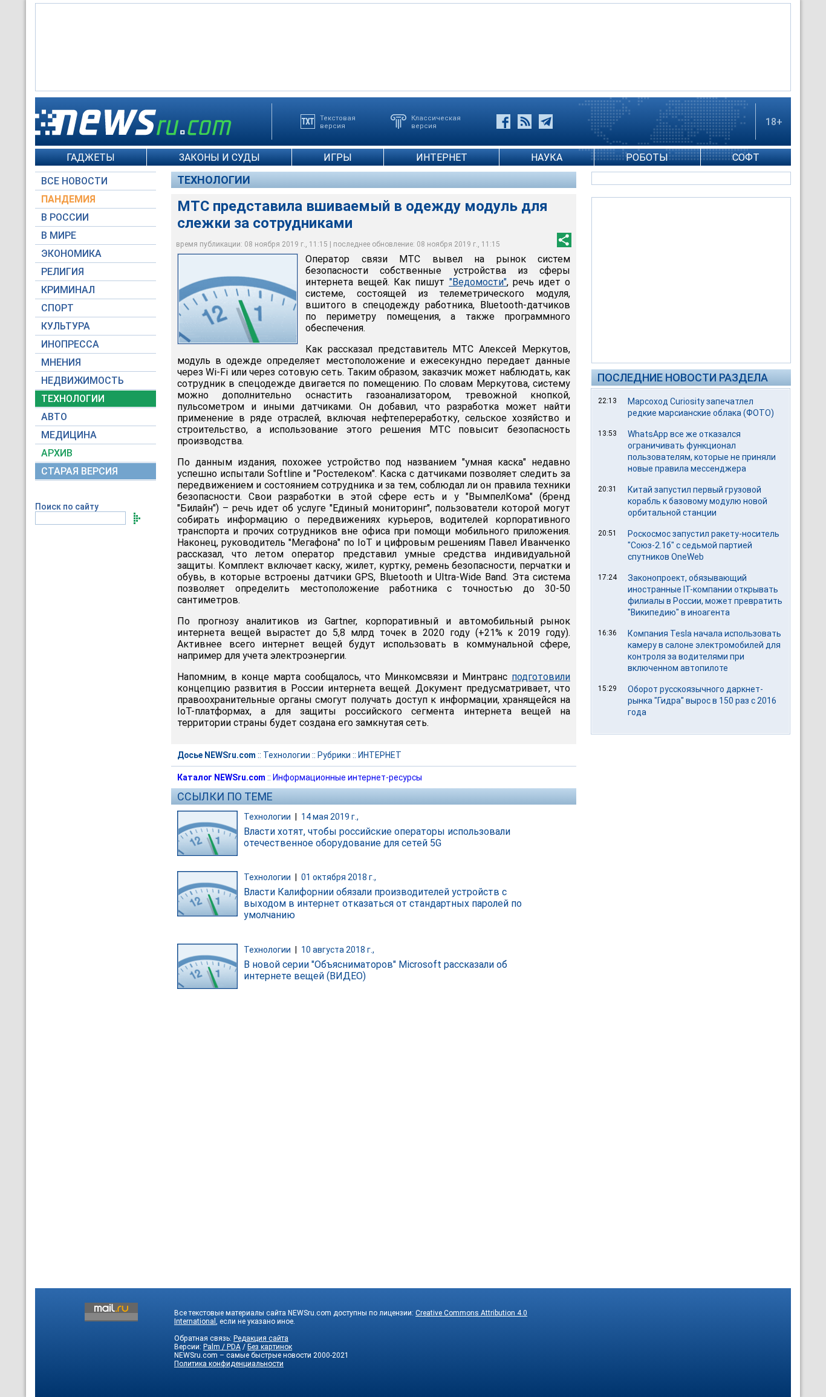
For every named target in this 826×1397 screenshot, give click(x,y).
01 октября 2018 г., (338, 877)
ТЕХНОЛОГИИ (73, 398)
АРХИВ (57, 453)
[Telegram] (546, 121)
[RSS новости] (525, 121)
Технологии (213, 179)
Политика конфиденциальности (229, 1364)
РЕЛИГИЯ (62, 271)
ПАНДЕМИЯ (68, 199)
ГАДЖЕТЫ (91, 157)
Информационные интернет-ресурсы (347, 777)
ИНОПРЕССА (70, 344)
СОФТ (745, 157)
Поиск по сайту (67, 506)
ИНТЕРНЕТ (441, 157)
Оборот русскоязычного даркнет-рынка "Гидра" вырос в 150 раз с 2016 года (702, 700)
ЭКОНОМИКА (71, 253)
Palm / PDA (222, 1347)
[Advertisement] (413, 46)
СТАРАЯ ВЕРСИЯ (79, 471)
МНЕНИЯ (61, 362)
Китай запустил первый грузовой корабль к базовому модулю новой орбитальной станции (697, 501)
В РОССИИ (65, 217)
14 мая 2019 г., (330, 817)
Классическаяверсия (436, 121)
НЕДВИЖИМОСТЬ (82, 380)
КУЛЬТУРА (65, 326)
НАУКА (546, 157)
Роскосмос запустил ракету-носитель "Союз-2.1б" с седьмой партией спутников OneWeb (703, 545)
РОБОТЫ (647, 157)
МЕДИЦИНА (69, 435)
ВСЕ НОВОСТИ (74, 181)
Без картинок (269, 1347)
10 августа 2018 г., (337, 950)
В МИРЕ (58, 235)
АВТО (54, 417)
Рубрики (334, 755)
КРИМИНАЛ (68, 290)
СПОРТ (57, 308)
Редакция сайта (260, 1338)
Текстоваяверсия (338, 121)
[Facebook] (503, 121)
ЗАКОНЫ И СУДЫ (219, 157)
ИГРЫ (338, 157)
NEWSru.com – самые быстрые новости (242, 1355)
